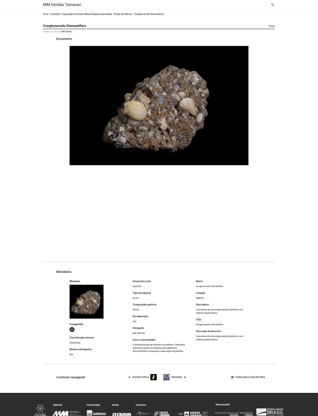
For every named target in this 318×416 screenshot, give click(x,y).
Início (45, 14)
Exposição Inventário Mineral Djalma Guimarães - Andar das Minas (97, 14)
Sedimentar (75, 342)
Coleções (55, 14)
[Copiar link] (72, 329)
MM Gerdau (66, 31)
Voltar (272, 26)
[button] (272, 5)
